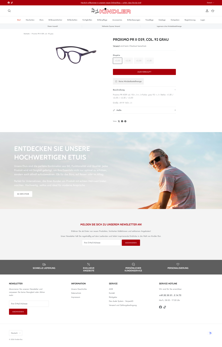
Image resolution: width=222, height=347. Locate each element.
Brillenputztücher (55, 20)
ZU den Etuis (23, 194)
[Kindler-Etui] (111, 11)
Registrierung (190, 20)
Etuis (41, 20)
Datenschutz (76, 293)
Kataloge (162, 20)
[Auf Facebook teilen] (122, 121)
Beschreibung (119, 89)
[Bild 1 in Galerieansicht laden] (76, 55)
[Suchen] (9, 10)
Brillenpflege (102, 20)
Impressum (75, 297)
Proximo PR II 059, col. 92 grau (42, 34)
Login (203, 20)
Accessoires (117, 20)
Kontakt (112, 293)
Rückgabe (113, 297)
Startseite (27, 34)
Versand (116, 46)
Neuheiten (30, 20)
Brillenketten (72, 20)
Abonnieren (131, 243)
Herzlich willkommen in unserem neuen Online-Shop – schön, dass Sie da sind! (111, 2)
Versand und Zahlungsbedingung (123, 305)
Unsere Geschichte (79, 289)
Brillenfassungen (133, 20)
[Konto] (207, 10)
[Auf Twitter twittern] (119, 121)
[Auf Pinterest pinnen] (125, 121)
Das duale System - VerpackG (121, 301)
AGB (111, 289)
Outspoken (175, 20)
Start (19, 20)
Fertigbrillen (87, 20)
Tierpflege (149, 20)
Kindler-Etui (18, 339)
